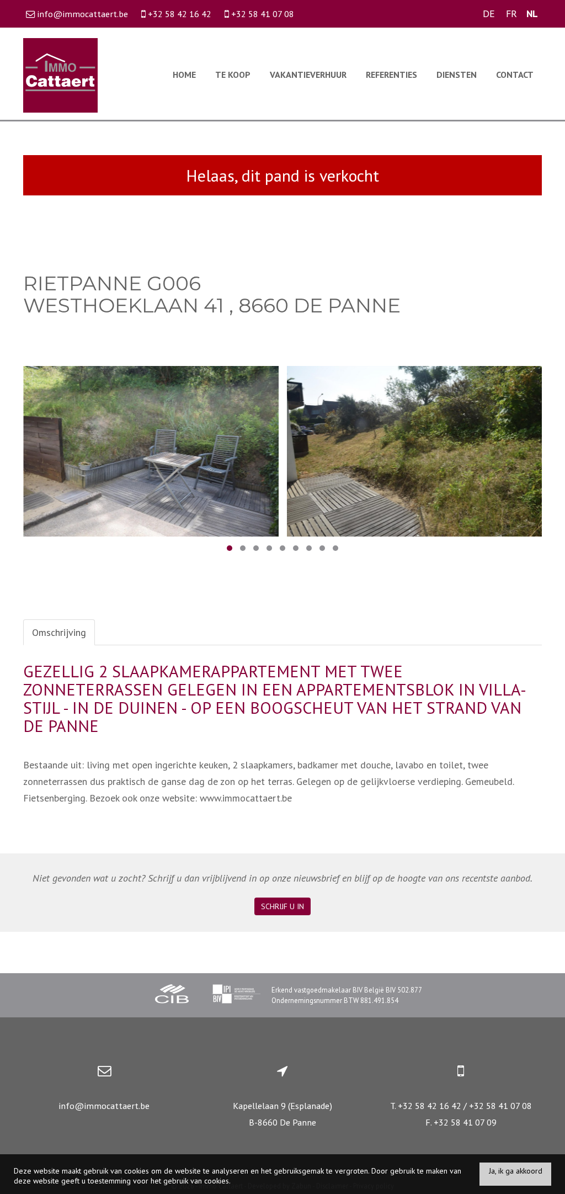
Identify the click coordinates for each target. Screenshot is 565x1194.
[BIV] (236, 995)
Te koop (232, 74)
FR (511, 13)
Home (184, 74)
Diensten (456, 74)
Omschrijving (59, 632)
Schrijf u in (282, 906)
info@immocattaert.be (104, 1105)
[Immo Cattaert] (60, 74)
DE (489, 13)
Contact (515, 74)
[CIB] (172, 995)
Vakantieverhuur (308, 74)
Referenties (391, 74)
